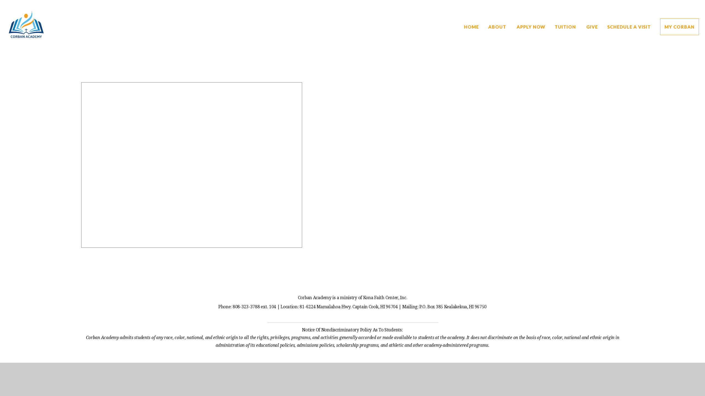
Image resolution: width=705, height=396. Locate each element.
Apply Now (531, 26)
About (497, 26)
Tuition (566, 26)
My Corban (680, 26)
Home (471, 26)
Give (592, 26)
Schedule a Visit (629, 26)
